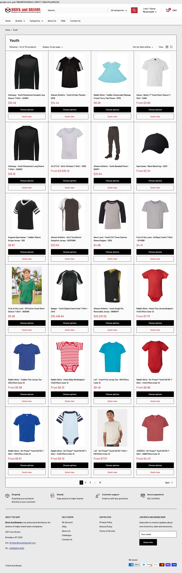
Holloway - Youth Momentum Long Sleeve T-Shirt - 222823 (26, 167)
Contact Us (67, 539)
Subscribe (148, 542)
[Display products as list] (171, 47)
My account (148, 11)
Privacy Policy (105, 522)
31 (100, 482)
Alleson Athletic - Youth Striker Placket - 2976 (68, 96)
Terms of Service (107, 531)
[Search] (134, 10)
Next (167, 482)
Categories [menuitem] (35, 20)
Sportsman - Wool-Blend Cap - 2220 (151, 166)
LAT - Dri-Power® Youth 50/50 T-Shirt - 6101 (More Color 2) (111, 452)
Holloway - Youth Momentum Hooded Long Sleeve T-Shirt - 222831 (26, 96)
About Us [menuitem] (52, 20)
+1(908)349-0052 (16, 548)
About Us (66, 531)
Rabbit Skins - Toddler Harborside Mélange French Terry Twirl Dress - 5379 (112, 96)
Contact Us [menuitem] (75, 20)
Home (7, 30)
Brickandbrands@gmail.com (23, 542)
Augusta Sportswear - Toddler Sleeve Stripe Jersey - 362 (24, 239)
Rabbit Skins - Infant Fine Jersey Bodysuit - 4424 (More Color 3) (155, 310)
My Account (67, 522)
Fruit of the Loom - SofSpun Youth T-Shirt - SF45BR (154, 239)
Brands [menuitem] (18, 20)
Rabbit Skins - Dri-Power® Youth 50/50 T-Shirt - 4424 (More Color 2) (154, 381)
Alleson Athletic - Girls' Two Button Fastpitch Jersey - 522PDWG (66, 239)
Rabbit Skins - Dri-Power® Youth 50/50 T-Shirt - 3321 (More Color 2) (26, 452)
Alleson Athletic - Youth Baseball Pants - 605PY (111, 167)
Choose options (27, 109)
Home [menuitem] (8, 20)
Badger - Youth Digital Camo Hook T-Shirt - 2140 (69, 310)
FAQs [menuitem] (63, 20)
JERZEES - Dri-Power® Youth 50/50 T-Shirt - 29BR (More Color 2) (153, 452)
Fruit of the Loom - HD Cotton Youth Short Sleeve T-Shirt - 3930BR (26, 310)
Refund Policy (105, 526)
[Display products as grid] (167, 47)
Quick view (27, 116)
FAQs (64, 526)
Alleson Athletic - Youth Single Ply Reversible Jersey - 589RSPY (108, 310)
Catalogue (67, 535)
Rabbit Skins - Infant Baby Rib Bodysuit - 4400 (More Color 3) (68, 381)
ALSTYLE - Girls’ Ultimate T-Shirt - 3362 (68, 166)
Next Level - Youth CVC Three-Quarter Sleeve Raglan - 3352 (110, 239)
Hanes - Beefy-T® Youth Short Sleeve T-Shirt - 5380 (153, 96)
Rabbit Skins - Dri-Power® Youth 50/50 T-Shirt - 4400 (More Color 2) (69, 452)
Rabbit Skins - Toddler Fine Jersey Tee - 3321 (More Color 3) (25, 381)
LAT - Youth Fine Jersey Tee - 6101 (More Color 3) (111, 381)
